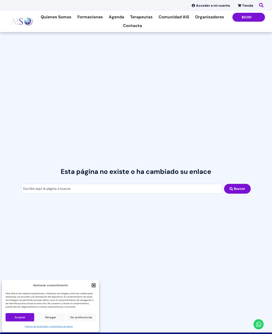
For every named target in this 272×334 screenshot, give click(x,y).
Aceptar (20, 317)
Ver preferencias (81, 317)
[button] (93, 285)
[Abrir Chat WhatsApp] (258, 324)
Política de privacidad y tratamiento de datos (49, 326)
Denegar (50, 317)
